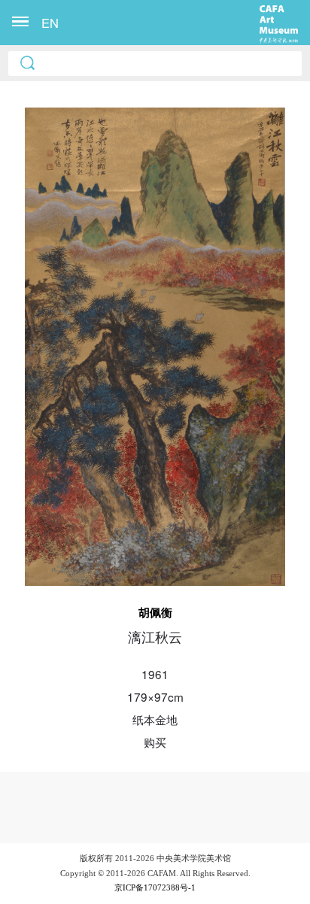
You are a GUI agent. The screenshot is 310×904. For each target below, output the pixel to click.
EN (50, 23)
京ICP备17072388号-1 (155, 887)
